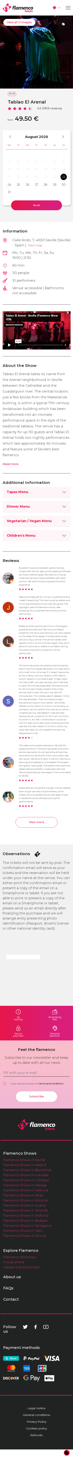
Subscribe (36, 1096)
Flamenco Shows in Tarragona (27, 1225)
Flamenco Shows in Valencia (25, 1190)
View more (36, 822)
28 (45, 184)
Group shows (13, 1262)
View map (35, 245)
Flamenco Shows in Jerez (23, 1195)
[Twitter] (25, 1327)
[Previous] (11, 136)
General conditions (36, 1415)
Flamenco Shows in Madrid (24, 1165)
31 (9, 192)
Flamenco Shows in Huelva (24, 1205)
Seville (12, 93)
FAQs (8, 1288)
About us (12, 1277)
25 (18, 184)
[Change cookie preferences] (67, 1453)
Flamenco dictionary (19, 1257)
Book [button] (36, 205)
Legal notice (36, 1408)
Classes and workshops (21, 1267)
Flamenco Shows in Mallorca (26, 1215)
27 (36, 184)
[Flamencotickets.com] (18, 7)
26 (27, 184)
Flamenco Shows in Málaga (25, 1185)
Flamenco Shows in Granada (25, 1175)
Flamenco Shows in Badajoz (25, 1220)
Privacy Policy (36, 1421)
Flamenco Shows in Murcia (24, 1236)
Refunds (36, 1435)
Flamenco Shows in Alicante (25, 1200)
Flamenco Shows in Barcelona (27, 1170)
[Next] (61, 136)
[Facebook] (35, 1327)
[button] (57, 7)
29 (54, 184)
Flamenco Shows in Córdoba (26, 1180)
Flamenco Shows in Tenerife (25, 1210)
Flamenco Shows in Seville (24, 1160)
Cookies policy (36, 1428)
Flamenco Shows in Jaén (22, 1230)
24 (9, 184)
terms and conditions (51, 1083)
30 (64, 184)
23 (63, 176)
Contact (11, 1299)
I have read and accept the (36, 1083)
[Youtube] (45, 1327)
